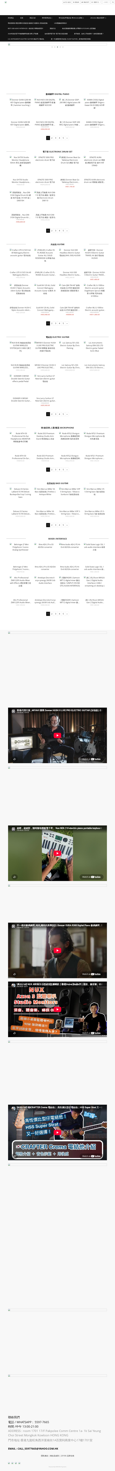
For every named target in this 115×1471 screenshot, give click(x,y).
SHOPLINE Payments (60, 1467)
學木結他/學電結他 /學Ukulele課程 (71, 18)
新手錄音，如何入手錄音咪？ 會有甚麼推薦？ (89, 34)
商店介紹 (32, 18)
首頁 (21, 18)
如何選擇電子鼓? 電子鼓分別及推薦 (56, 34)
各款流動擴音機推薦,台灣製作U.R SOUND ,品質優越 (79, 28)
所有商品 (11, 18)
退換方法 (53, 28)
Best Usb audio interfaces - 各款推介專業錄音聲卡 (25, 28)
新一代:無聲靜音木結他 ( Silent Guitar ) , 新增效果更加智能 (71, 39)
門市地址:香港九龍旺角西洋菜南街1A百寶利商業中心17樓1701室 (50, 1440)
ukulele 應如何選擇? (97, 18)
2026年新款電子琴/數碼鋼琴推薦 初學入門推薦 (23, 34)
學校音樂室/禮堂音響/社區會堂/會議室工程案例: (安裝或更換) (28, 23)
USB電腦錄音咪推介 (60, 23)
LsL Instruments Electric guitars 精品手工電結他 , (26, 39)
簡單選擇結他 (46, 18)
